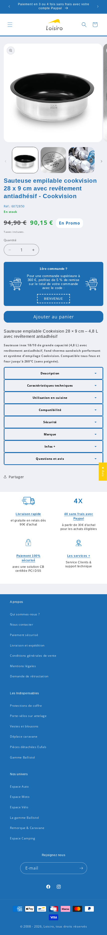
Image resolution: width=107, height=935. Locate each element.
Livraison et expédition (27, 645)
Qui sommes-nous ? (25, 614)
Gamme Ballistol (22, 757)
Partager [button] (16, 476)
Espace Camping (22, 838)
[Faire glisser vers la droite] (101, 161)
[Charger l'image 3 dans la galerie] (82, 160)
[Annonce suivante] (97, 6)
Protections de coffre (26, 705)
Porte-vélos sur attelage (28, 716)
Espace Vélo (19, 807)
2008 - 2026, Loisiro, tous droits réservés (54, 926)
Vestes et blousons (24, 726)
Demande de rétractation (29, 676)
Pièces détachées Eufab (28, 747)
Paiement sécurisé (24, 635)
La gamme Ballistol (24, 818)
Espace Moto (20, 797)
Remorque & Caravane (27, 828)
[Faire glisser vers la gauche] (5, 161)
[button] (9, 24)
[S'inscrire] (81, 868)
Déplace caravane (24, 736)
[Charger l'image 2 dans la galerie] (53, 160)
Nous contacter (21, 624)
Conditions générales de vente (33, 655)
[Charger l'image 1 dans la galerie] (25, 160)
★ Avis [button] (103, 472)
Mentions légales (23, 666)
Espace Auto (19, 786)
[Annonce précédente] (9, 6)
